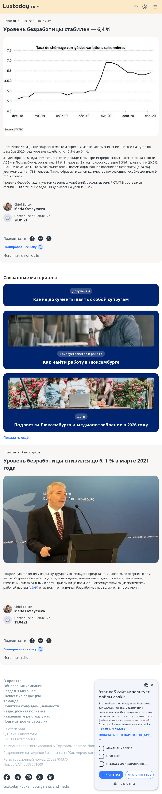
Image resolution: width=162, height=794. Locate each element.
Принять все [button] (111, 774)
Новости (9, 21)
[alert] (126, 735)
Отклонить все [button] (139, 774)
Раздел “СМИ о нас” (19, 691)
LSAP (33, 587)
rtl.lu (24, 657)
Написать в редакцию (22, 696)
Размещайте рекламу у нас (26, 716)
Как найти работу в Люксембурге (81, 362)
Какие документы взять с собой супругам (81, 299)
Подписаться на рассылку (25, 721)
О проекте (12, 680)
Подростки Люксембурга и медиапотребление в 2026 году (81, 425)
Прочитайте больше (112, 728)
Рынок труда (31, 452)
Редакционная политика (24, 711)
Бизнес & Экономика (36, 21)
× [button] (152, 685)
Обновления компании (22, 686)
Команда (10, 701)
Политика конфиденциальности (31, 706)
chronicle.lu (30, 255)
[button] (126, 737)
